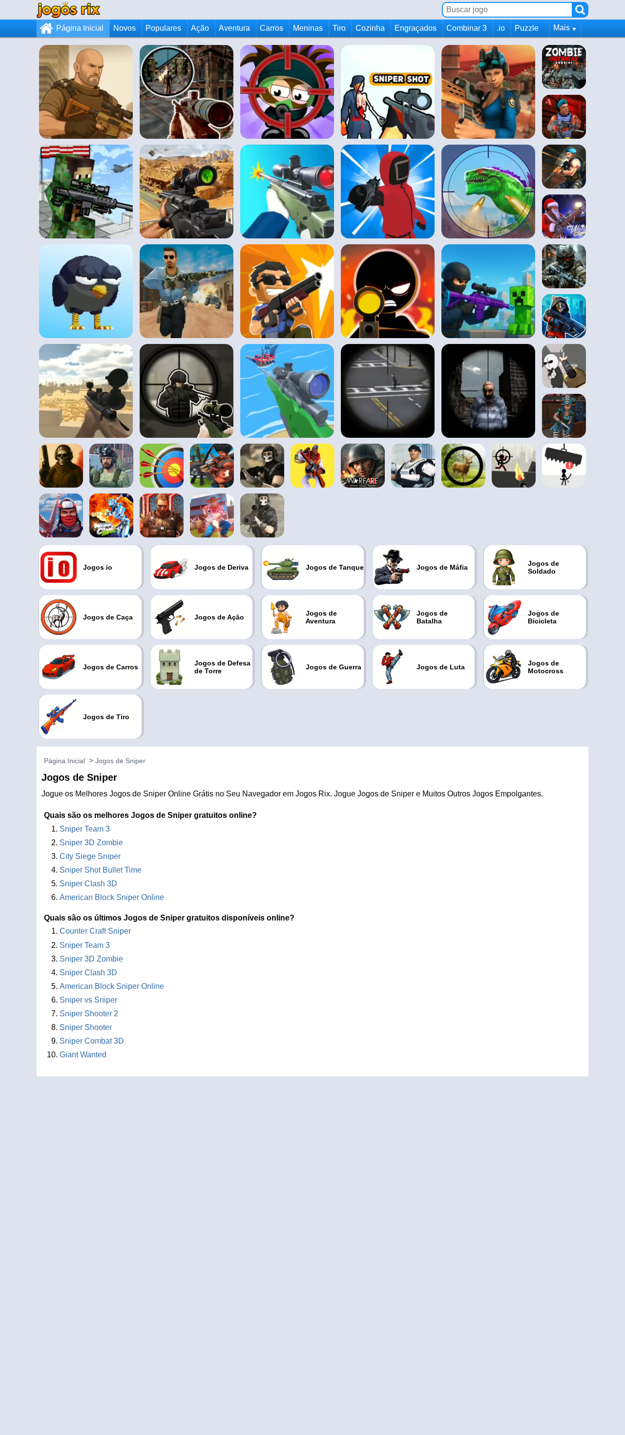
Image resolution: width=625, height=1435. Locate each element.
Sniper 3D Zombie (91, 842)
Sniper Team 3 (85, 829)
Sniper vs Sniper (88, 1000)
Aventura (234, 28)
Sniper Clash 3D (88, 883)
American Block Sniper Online (112, 897)
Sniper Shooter (86, 1027)
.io (501, 28)
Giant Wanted (83, 1054)
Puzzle (527, 28)
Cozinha (370, 28)
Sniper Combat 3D (92, 1041)
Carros (271, 28)
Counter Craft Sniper (95, 931)
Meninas (308, 28)
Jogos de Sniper (120, 761)
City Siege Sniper (90, 856)
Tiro (339, 28)
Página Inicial (80, 28)
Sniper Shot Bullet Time (101, 870)
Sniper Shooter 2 (89, 1013)
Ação (200, 28)
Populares (163, 28)
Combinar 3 (466, 28)
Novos (124, 28)
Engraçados (416, 28)
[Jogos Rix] (68, 9)
